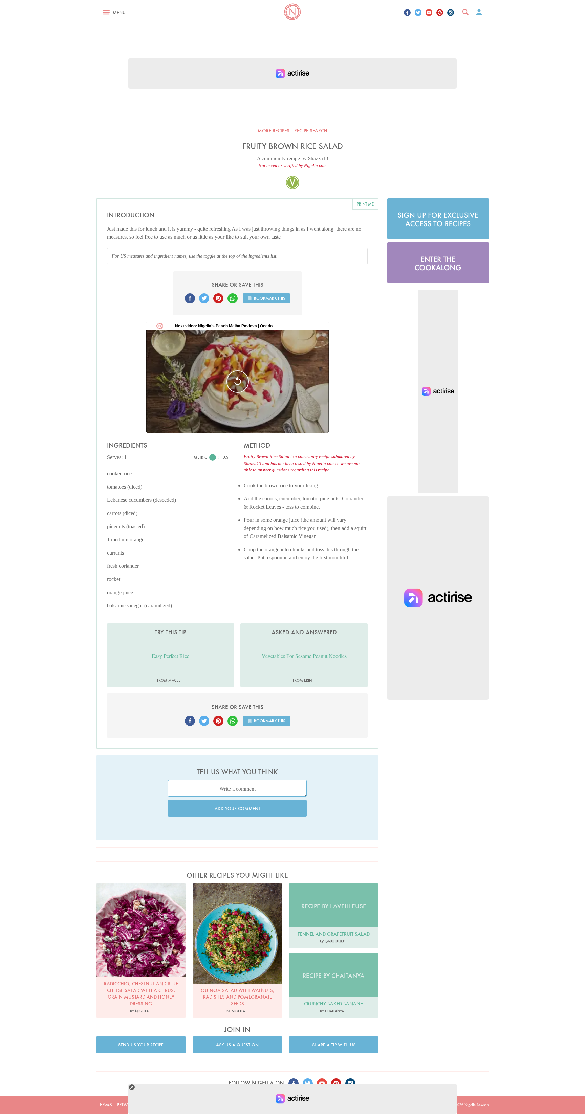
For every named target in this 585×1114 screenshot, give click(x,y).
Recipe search (310, 131)
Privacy (126, 1104)
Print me (365, 204)
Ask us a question (237, 1045)
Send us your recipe (141, 1045)
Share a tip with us (333, 1045)
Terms (105, 1104)
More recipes (273, 131)
